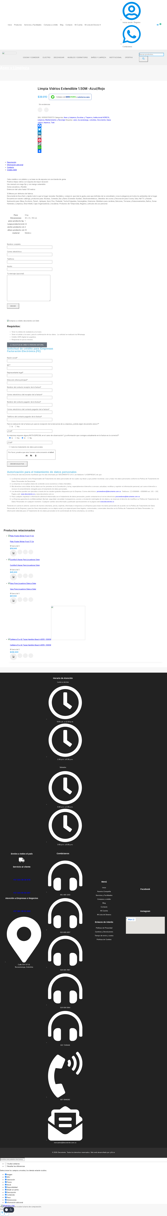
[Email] (75, 136)
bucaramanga (83, 120)
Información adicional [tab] (15, 165)
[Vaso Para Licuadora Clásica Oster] (22, 583)
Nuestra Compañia (104, 891)
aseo (75, 120)
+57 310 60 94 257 (21, 893)
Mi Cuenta (78, 25)
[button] (32, 57)
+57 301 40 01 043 (21, 911)
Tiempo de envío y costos (104, 935)
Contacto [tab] (10, 167)
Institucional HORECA (101, 117)
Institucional (115, 57)
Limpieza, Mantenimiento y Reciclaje (51, 120)
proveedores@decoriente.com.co (128, 496)
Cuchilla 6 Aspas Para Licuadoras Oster (25, 565)
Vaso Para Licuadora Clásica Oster (23, 589)
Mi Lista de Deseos (104, 914)
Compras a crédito (51, 25)
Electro (46, 57)
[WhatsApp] (75, 147)
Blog (61, 25)
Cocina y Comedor (31, 57)
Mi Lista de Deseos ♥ (93, 25)
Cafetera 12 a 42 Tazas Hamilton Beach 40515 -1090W (30, 645)
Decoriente (101, 120)
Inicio (10, 25)
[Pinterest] (75, 140)
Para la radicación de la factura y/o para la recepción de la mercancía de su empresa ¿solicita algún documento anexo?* (53, 424)
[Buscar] (143, 59)
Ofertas (129, 57)
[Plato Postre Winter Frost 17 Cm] (21, 536)
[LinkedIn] (75, 133)
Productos (18, 25)
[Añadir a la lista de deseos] (46, 110)
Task (53, 122)
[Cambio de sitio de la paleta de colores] (8, 1210)
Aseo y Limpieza (14, 68)
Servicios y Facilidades (32, 25)
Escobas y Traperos (84, 117)
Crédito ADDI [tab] (12, 170)
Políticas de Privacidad (104, 928)
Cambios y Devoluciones (104, 932)
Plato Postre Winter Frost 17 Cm (22, 541)
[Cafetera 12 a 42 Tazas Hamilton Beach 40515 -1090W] (46, 639)
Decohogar (59, 57)
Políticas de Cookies (104, 939)
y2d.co (112, 1152)
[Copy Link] (75, 144)
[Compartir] (75, 151)
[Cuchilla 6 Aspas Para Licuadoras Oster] (24, 560)
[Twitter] (75, 129)
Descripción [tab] (11, 162)
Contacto (69, 25)
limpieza (47, 122)
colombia (92, 120)
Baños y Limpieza (98, 57)
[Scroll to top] (2, 1213)
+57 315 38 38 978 (21, 880)
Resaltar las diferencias (16, 1166)
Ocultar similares (13, 1164)
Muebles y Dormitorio (78, 57)
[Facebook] (75, 125)
